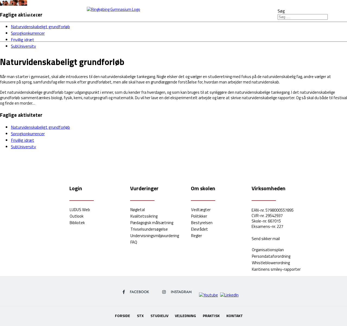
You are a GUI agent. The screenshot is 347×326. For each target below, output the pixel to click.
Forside (87, 31)
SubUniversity (23, 46)
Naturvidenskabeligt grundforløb (40, 127)
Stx (116, 31)
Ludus (30, 13)
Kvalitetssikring (144, 216)
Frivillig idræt (22, 140)
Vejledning (189, 31)
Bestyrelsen (202, 223)
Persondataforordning (271, 256)
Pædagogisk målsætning (151, 223)
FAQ (133, 242)
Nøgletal (137, 209)
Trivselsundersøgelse (149, 229)
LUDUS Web (80, 209)
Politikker (199, 216)
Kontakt (269, 31)
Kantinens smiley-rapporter (276, 269)
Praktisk (231, 31)
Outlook (76, 216)
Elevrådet (199, 229)
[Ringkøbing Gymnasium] (173, 6)
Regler (196, 236)
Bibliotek (77, 223)
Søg (281, 11)
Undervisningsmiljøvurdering (154, 236)
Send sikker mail (266, 238)
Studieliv (147, 31)
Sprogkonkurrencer (28, 133)
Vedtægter (201, 209)
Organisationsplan (268, 250)
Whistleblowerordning (271, 263)
